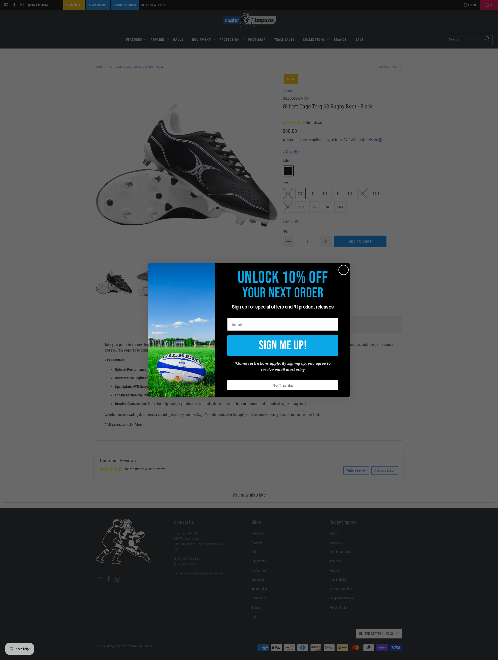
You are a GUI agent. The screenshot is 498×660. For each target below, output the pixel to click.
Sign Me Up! (283, 345)
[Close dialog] (343, 269)
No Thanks (282, 385)
